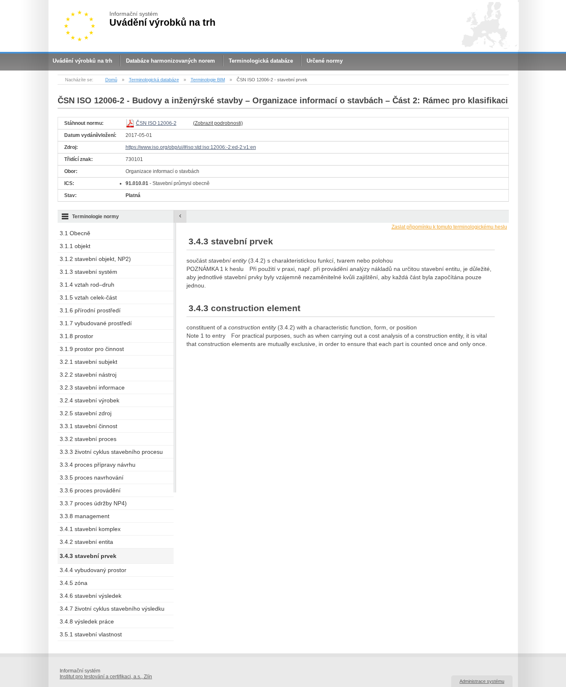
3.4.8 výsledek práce (87, 621)
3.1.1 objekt (75, 246)
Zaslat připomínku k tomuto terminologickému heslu (449, 227)
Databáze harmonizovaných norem (170, 61)
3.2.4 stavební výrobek (89, 400)
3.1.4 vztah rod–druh (87, 284)
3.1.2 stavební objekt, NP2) (95, 259)
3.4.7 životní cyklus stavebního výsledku (112, 608)
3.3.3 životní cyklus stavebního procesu (111, 451)
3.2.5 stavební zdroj (85, 413)
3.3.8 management (84, 516)
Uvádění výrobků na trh (82, 61)
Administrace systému (482, 681)
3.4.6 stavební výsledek (90, 595)
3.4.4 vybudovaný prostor (93, 570)
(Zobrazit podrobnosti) (218, 123)
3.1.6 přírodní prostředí (90, 310)
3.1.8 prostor (76, 336)
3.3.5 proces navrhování (91, 477)
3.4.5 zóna (73, 583)
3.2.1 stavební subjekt (88, 361)
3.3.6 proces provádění (90, 490)
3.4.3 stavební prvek (88, 556)
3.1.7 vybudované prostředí (96, 323)
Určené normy (325, 61)
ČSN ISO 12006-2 (156, 123)
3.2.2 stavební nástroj (88, 374)
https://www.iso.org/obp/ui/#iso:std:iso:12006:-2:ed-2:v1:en (191, 147)
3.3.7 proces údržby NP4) (93, 503)
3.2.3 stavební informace (92, 387)
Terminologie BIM (208, 79)
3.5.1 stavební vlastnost (91, 634)
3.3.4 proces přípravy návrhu (97, 464)
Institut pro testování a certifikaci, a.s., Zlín (106, 677)
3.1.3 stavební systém (88, 271)
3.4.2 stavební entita (86, 541)
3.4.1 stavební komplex (90, 529)
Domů (111, 79)
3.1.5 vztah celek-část (88, 297)
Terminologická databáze (261, 61)
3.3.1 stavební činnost (88, 426)
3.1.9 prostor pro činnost (92, 349)
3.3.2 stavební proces (88, 439)
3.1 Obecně (75, 233)
